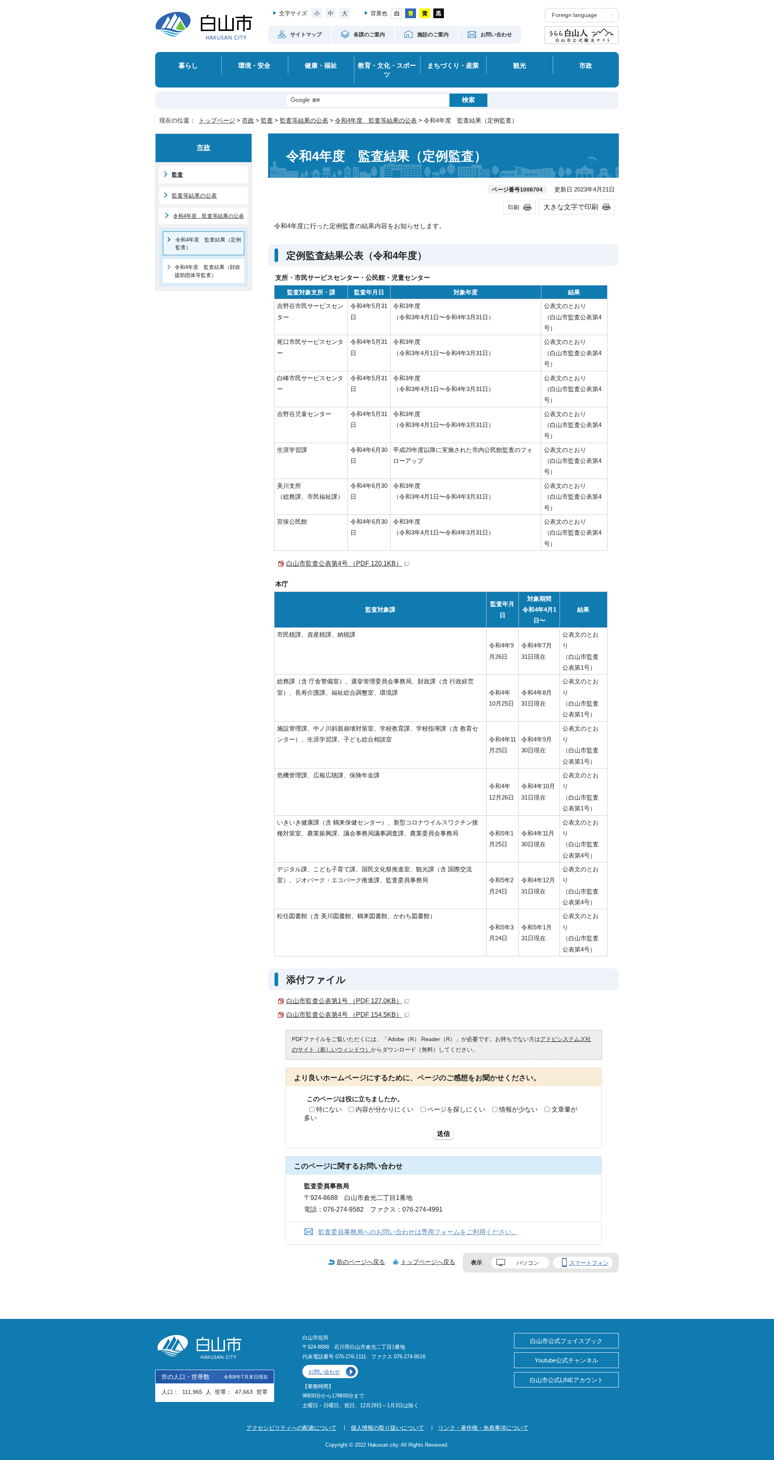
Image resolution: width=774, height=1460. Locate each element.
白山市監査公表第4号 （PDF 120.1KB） (344, 563)
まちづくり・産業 (453, 65)
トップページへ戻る (428, 1261)
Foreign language (574, 15)
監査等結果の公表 (304, 120)
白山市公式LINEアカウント (566, 1380)
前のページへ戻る (361, 1261)
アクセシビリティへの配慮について (291, 1428)
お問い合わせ (324, 1372)
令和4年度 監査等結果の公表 (376, 120)
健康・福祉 (321, 65)
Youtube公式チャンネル (566, 1360)
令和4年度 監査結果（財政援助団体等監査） (207, 271)
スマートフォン (589, 1263)
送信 (443, 1133)
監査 (267, 120)
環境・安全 (254, 65)
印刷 (513, 207)
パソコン (527, 1263)
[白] (396, 13)
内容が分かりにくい (385, 1109)
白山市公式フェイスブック (566, 1340)
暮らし (188, 65)
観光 (519, 65)
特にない (329, 1109)
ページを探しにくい (456, 1109)
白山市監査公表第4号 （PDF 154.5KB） (344, 1014)
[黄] (424, 13)
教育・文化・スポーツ (387, 70)
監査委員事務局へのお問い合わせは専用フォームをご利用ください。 (418, 1232)
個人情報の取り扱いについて (387, 1428)
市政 (585, 65)
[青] (410, 13)
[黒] (438, 13)
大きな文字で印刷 (570, 207)
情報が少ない (518, 1109)
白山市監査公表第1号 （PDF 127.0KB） (344, 1001)
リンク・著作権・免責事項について (483, 1428)
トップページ (217, 120)
